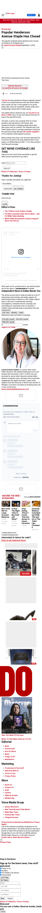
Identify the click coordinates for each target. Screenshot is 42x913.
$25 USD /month (22, 319)
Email (4, 163)
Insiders (5, 871)
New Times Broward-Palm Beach (17, 809)
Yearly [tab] (21, 313)
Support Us (31, 15)
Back (2, 899)
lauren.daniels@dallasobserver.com (15, 389)
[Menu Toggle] (3, 15)
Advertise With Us (12, 771)
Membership (9, 798)
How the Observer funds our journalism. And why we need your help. (21, 21)
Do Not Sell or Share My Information (16, 837)
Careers (8, 793)
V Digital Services (11, 817)
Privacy (27, 172)
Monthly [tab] (14, 313)
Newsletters (9, 759)
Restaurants (6, 29)
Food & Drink (10, 749)
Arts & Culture (10, 751)
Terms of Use (10, 773)
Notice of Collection (9, 172)
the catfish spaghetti (31, 132)
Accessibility (23, 822)
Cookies (15, 822)
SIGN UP (7, 168)
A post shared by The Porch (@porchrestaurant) (21, 280)
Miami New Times (11, 812)
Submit (10, 899)
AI (29, 822)
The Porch (6, 100)
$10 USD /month (8, 319)
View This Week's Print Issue (12, 735)
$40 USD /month (8, 322)
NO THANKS (18, 189)
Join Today (5, 877)
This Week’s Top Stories (10, 873)
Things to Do (6, 868)
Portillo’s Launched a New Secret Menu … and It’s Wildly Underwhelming (22, 215)
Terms (20, 172)
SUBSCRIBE (8, 189)
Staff (7, 790)
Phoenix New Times (12, 815)
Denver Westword (11, 807)
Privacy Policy (10, 776)
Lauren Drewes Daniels (12, 45)
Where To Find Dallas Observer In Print (16, 739)
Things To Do (10, 757)
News (7, 746)
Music (7, 754)
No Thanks (4, 880)
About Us (8, 785)
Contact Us (9, 787)
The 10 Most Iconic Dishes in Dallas (18, 211)
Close (3, 911)
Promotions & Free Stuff (14, 768)
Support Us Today (8, 327)
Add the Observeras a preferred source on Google (14, 87)
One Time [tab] (5, 313)
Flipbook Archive (11, 795)
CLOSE (4, 204)
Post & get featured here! (14, 540)
